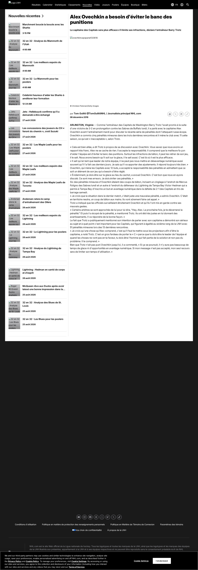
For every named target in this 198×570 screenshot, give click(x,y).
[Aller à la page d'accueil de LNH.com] (19, 4)
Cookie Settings (78, 561)
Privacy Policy (14, 561)
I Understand (162, 561)
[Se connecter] (182, 4)
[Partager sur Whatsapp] (169, 114)
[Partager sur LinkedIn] (181, 114)
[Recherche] (187, 4)
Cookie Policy (32, 561)
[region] (99, 560)
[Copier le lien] (187, 114)
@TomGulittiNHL (96, 113)
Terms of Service (77, 567)
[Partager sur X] (175, 114)
